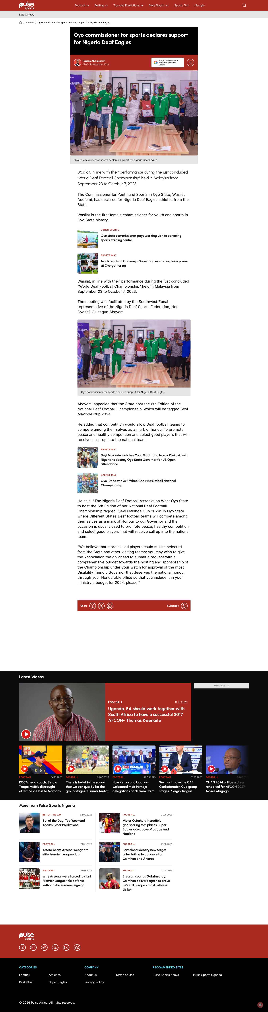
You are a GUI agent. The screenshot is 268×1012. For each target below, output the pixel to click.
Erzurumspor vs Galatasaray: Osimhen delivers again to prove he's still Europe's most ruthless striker (146, 883)
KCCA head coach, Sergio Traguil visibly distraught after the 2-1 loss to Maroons (40, 786)
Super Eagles (58, 982)
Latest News (26, 14)
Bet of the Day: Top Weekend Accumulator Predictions (63, 823)
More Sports (157, 5)
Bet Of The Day (52, 814)
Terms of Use (125, 975)
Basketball (26, 982)
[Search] (245, 5)
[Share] (190, 62)
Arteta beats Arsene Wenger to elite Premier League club (65, 852)
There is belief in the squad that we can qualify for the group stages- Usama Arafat (87, 786)
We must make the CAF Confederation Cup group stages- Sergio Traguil (178, 786)
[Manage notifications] (260, 1005)
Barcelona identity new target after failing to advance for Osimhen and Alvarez (144, 854)
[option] (40, 771)
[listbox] (134, 770)
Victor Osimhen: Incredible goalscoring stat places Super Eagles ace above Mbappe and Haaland (146, 827)
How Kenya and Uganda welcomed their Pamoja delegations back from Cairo (133, 786)
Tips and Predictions (126, 5)
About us (90, 975)
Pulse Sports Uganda (207, 975)
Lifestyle (199, 5)
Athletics (55, 975)
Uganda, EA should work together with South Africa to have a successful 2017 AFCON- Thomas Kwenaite (146, 714)
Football (80, 5)
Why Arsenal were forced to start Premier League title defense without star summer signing (66, 880)
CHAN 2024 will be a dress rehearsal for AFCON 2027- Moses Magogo (226, 786)
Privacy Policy (94, 982)
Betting (99, 5)
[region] (134, 770)
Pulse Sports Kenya (166, 975)
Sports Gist (181, 5)
